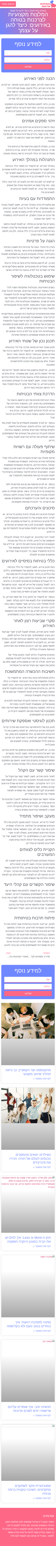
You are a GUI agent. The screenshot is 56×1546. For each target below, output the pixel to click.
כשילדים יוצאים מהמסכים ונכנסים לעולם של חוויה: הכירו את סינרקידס (30, 1158)
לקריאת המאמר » (42, 1078)
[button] (28, 4)
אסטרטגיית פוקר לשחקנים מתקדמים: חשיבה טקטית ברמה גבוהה (29, 1489)
